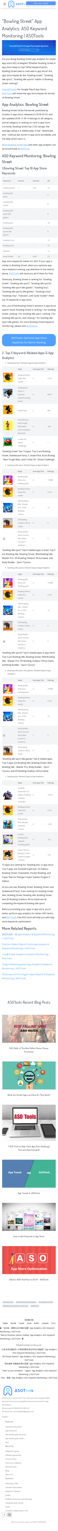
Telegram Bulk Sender (14, 1503)
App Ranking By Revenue (15, 1434)
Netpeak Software (12, 1491)
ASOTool (24, 148)
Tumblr (21, 1323)
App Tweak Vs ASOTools (29, 1193)
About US (9, 1474)
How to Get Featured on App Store (28, 1236)
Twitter (5, 1323)
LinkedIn (45, 1323)
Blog (7, 1470)
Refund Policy (11, 1467)
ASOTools (7, 93)
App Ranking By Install (14, 1438)
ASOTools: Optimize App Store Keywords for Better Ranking (29, 340)
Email (29, 1323)
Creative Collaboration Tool (16, 1510)
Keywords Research (13, 1427)
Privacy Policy (10, 1459)
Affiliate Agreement (13, 1455)
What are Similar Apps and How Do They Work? (29, 1094)
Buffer (36, 1323)
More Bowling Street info (15, 144)
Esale (7, 1507)
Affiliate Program (12, 1451)
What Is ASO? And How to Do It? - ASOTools (29, 1279)
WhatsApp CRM (11, 1483)
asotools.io (31, 325)
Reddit (13, 1323)
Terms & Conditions (13, 1463)
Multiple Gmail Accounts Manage (18, 1499)
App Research (11, 1430)
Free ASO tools (9, 89)
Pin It (53, 1323)
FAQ (7, 1442)
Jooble (7, 1495)
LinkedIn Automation (13, 1487)
